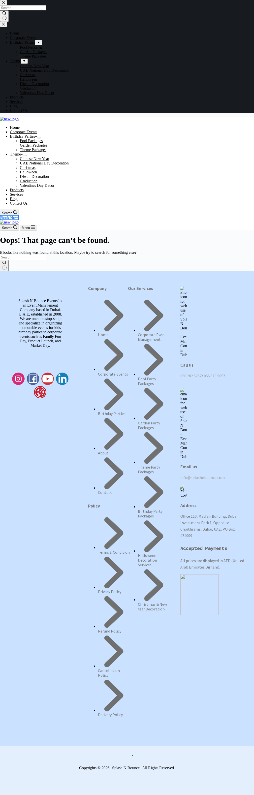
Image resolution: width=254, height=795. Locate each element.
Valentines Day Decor (37, 185)
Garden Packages (33, 145)
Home (15, 127)
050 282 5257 (191, 375)
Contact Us (19, 203)
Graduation (28, 181)
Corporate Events (23, 132)
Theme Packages (33, 150)
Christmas (27, 167)
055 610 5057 (214, 375)
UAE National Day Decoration (44, 163)
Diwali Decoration (34, 176)
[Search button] (4, 265)
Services (16, 194)
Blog (14, 199)
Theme (15, 154)
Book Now (9, 218)
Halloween (28, 172)
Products (17, 190)
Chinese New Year (34, 159)
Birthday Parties (22, 136)
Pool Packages (31, 141)
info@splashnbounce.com (202, 477)
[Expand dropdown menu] (39, 137)
